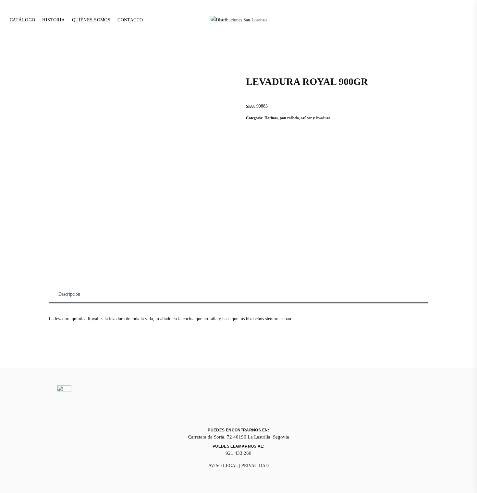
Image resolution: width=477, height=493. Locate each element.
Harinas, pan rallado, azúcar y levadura (297, 118)
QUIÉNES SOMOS (91, 20)
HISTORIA (53, 20)
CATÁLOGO (22, 20)
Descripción (69, 294)
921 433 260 (238, 453)
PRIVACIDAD (255, 465)
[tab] (69, 294)
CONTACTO (130, 20)
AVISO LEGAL (223, 465)
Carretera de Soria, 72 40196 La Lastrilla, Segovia (238, 437)
